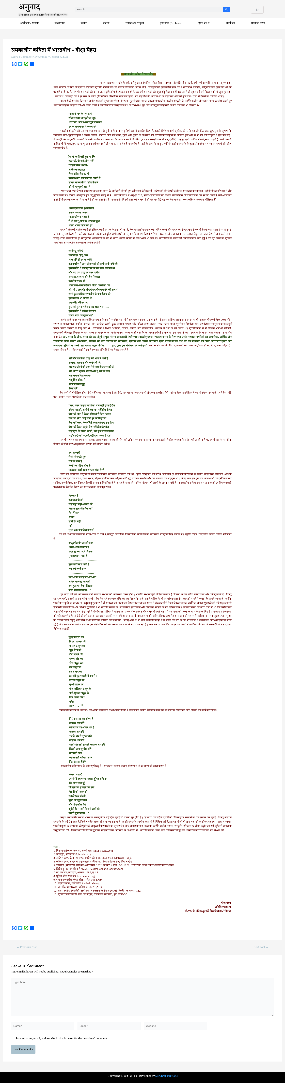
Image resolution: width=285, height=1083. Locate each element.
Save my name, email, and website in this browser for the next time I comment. (62, 1038)
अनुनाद (29, 8)
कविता (84, 23)
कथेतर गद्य (60, 23)
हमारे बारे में (204, 23)
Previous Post (27, 947)
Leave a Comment (21, 57)
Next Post (260, 947)
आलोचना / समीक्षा (29, 23)
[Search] (226, 9)
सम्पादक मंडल (258, 23)
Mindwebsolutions (166, 1076)
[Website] (175, 1027)
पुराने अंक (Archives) (171, 23)
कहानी (106, 23)
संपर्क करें (230, 23)
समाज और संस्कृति (135, 23)
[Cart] (257, 10)
